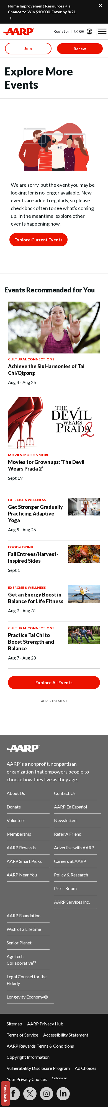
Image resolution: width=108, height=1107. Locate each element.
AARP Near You (22, 874)
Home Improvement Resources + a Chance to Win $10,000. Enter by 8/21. (42, 9)
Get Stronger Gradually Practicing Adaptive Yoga (35, 513)
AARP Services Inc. (72, 901)
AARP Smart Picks (24, 861)
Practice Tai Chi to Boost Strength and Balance (31, 641)
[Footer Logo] (54, 748)
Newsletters (66, 820)
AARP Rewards (21, 847)
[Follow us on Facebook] (13, 1093)
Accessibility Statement (65, 1034)
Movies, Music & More (28, 455)
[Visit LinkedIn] (63, 1093)
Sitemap (14, 1023)
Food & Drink (20, 547)
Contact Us (65, 793)
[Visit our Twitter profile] (30, 1093)
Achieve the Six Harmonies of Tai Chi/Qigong (46, 369)
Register (61, 31)
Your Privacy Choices (27, 1079)
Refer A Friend (67, 833)
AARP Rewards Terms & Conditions (40, 1045)
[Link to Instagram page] (46, 1093)
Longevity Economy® (27, 996)
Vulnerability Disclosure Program (38, 1068)
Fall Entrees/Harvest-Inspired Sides (33, 557)
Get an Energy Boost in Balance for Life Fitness (35, 598)
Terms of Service (22, 1034)
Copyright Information (28, 1057)
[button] (102, 31)
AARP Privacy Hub (45, 1023)
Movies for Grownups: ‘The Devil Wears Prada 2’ (46, 465)
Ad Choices (85, 1068)
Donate (14, 806)
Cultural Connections (31, 359)
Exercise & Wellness (27, 500)
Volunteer (16, 820)
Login (79, 31)
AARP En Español (70, 806)
